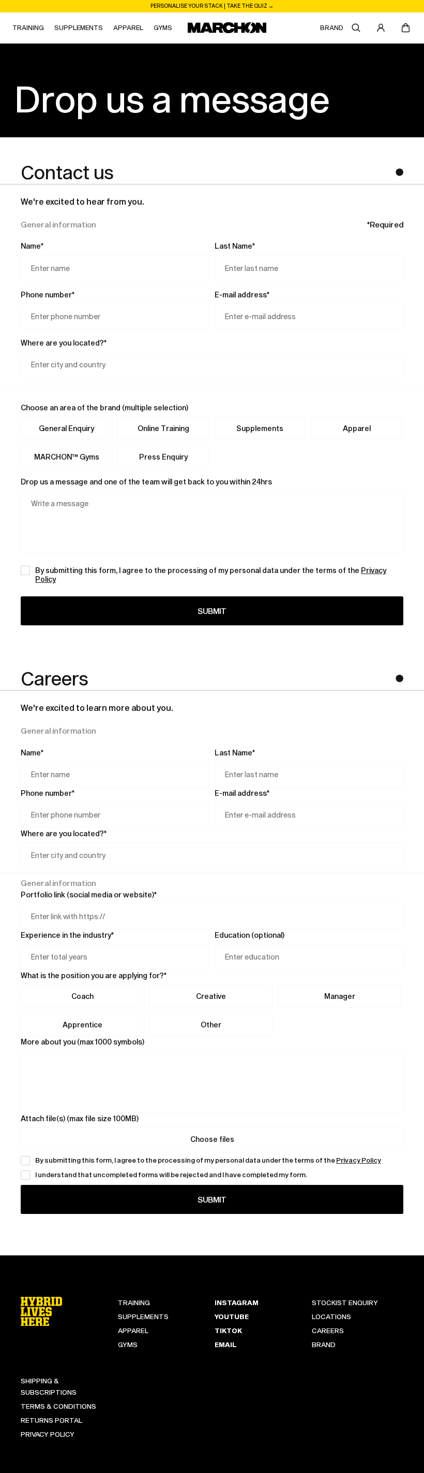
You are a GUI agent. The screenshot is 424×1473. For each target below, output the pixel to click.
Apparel (357, 428)
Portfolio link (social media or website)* (89, 894)
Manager (339, 996)
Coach (82, 996)
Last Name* (235, 245)
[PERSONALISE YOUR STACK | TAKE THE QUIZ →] (212, 6)
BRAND (331, 27)
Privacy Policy (358, 1160)
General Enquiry (66, 428)
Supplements (259, 428)
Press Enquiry (163, 456)
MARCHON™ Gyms (66, 456)
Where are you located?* (64, 342)
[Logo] (227, 28)
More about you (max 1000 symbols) (82, 1041)
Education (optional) (249, 935)
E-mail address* (242, 294)
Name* (32, 245)
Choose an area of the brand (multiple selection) (104, 407)
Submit (212, 611)
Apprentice (82, 1024)
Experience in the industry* (67, 935)
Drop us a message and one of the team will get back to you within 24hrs (146, 481)
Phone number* (47, 294)
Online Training (163, 428)
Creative (211, 996)
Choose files (212, 1139)
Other (211, 1024)
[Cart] (405, 28)
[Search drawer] (355, 28)
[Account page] (380, 28)
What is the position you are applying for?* (93, 975)
